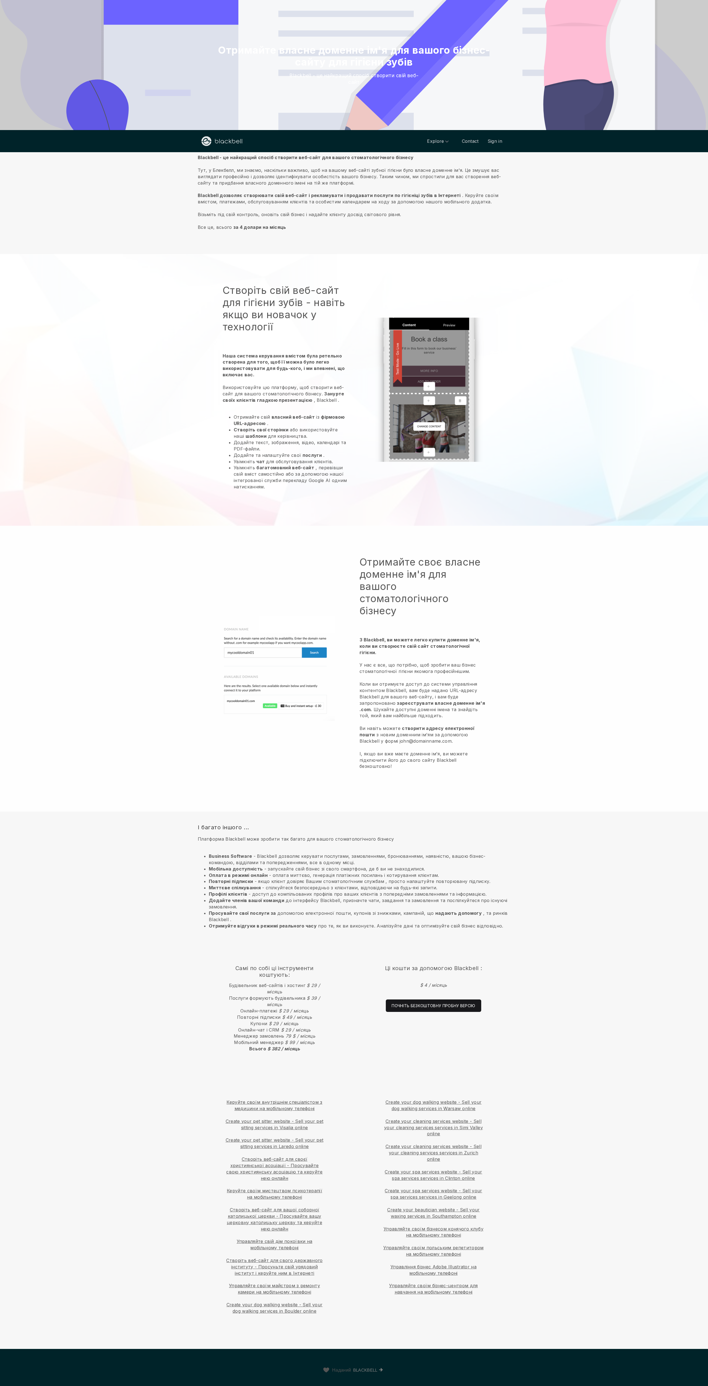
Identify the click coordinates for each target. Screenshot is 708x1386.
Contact (470, 141)
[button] (354, 192)
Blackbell (365, 1370)
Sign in (495, 141)
